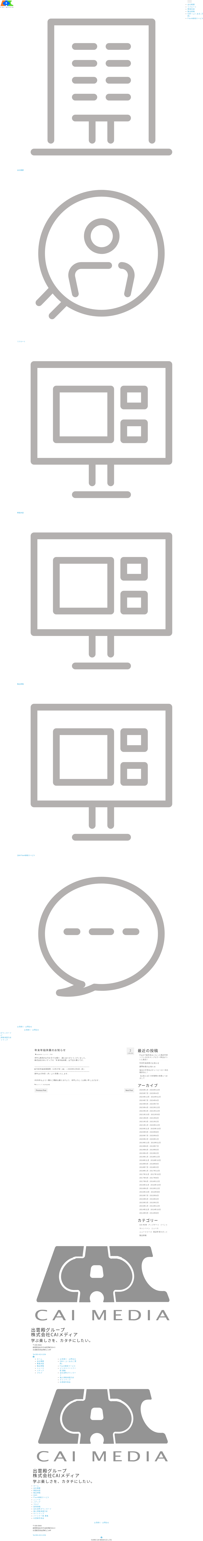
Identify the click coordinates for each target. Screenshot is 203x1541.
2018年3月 (154, 1167)
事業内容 (191, 9)
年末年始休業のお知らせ (149, 1063)
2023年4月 (144, 1107)
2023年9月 (144, 1104)
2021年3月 (144, 1121)
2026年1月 (144, 1090)
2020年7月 (144, 1135)
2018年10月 (156, 1160)
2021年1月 (144, 1125)
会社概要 (191, 4)
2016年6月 (144, 1188)
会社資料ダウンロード (42, 1509)
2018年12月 (155, 1157)
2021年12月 (155, 1111)
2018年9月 (144, 1164)
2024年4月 (154, 1100)
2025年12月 (155, 1090)
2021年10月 (144, 1114)
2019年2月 (154, 1153)
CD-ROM (143, 1225)
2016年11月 (144, 1185)
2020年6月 (154, 1135)
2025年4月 (154, 1093)
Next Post (129, 1090)
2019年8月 (144, 1146)
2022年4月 (144, 1111)
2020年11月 (144, 1129)
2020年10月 (156, 1129)
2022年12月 (155, 1107)
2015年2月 (154, 1202)
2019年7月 (154, 1146)
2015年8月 (155, 1192)
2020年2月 (144, 1139)
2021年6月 (154, 1118)
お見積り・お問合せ (31, 1030)
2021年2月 (154, 1121)
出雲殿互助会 (65, 1382)
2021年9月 (155, 1114)
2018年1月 (144, 1171)
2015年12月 (155, 1188)
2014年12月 (155, 1206)
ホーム (39, 1359)
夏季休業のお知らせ (147, 1066)
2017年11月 (144, 1174)
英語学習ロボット (160, 1232)
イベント (164, 1225)
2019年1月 (144, 1157)
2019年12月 (144, 1143)
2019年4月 (144, 1153)
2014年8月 (154, 1213)
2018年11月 (144, 1160)
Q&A (35, 1495)
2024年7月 (144, 1100)
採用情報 (37, 1507)
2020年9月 (144, 1132)
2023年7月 (154, 1104)
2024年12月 (144, 1097)
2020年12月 (155, 1125)
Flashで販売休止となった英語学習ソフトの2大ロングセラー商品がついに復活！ (153, 1057)
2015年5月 (144, 1199)
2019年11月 (156, 1143)
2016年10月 (156, 1185)
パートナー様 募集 (41, 1516)
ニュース (45, 1054)
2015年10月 (144, 1192)
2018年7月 (144, 1167)
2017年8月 (154, 1178)
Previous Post (41, 1090)
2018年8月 (154, 1164)
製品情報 (191, 11)
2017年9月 (144, 1178)
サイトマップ (65, 1380)
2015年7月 (144, 1195)
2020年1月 (154, 1139)
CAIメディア (38, 1084)
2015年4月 (154, 1199)
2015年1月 (144, 1206)
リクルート (192, 7)
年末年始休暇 (46, 1084)
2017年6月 (144, 1181)
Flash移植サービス (68, 1366)
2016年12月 (155, 1181)
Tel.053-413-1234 (39, 1354)
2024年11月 (156, 1097)
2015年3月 (144, 1202)
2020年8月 (154, 1132)
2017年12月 (155, 1171)
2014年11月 (144, 1209)
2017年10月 (156, 1174)
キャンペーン (144, 1228)
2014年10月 (156, 1209)
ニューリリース (145, 1232)
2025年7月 (144, 1093)
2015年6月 (154, 1195)
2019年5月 (154, 1150)
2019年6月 (144, 1150)
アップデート (153, 1225)
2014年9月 (144, 1213)
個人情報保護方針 (67, 1377)
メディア (40, 1370)
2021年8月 (144, 1118)
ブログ (39, 1373)
